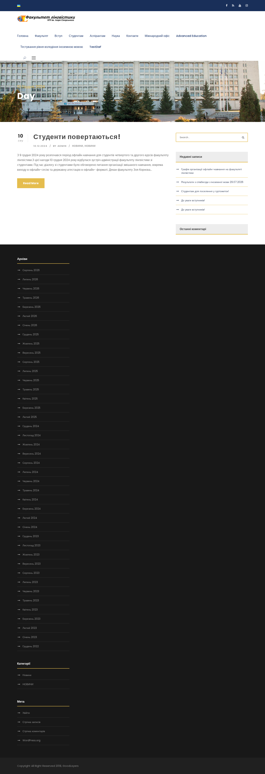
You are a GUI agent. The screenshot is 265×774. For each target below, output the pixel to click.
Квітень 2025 (30, 398)
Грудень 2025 (31, 334)
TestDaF (95, 47)
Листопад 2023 (31, 545)
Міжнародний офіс (157, 36)
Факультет (41, 36)
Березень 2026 (32, 307)
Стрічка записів (31, 722)
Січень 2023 (30, 637)
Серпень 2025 (31, 362)
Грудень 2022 (31, 646)
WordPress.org (31, 740)
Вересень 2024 (32, 453)
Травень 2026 (31, 297)
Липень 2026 (30, 279)
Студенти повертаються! (77, 136)
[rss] (233, 5)
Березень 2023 (31, 619)
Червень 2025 (31, 380)
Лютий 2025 (30, 417)
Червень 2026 (31, 288)
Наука (116, 36)
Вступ (58, 36)
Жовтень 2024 (31, 444)
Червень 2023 (31, 591)
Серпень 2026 (31, 270)
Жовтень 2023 (31, 554)
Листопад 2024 (32, 435)
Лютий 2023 (30, 628)
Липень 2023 (30, 582)
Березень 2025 (31, 408)
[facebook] (227, 5)
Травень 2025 (31, 389)
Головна (22, 36)
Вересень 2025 (32, 353)
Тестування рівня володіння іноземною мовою (51, 47)
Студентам (76, 36)
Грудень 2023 (31, 536)
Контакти (132, 36)
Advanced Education (191, 36)
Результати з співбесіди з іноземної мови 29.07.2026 (212, 182)
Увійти (26, 713)
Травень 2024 (31, 490)
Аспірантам (97, 36)
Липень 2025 (30, 371)
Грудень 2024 (31, 426)
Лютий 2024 (30, 518)
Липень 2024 (30, 472)
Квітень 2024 (30, 499)
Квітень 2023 (30, 609)
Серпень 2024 (31, 463)
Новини (77, 146)
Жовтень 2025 (31, 343)
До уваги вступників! (193, 200)
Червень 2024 (31, 481)
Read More (31, 183)
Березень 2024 (32, 508)
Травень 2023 (31, 600)
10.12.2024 (40, 146)
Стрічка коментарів (34, 731)
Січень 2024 (30, 527)
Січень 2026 (30, 325)
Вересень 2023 (32, 564)
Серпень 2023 (31, 573)
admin (62, 146)
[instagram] (247, 5)
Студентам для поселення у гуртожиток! (205, 191)
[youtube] (240, 5)
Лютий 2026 (30, 316)
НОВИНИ (90, 146)
